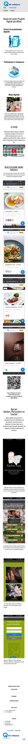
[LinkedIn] (24, 739)
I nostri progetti (12, 7)
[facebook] (23, 739)
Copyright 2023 (6, 738)
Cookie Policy (17, 730)
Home (5, 7)
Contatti (12, 10)
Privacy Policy (10, 730)
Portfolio (6, 10)
